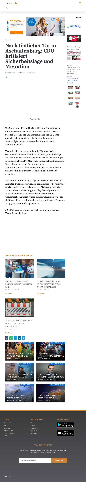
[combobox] (24, 7)
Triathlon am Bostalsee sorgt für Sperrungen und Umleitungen (18, 324)
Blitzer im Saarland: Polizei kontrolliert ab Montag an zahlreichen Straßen (49, 284)
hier (71, 76)
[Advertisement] (35, 235)
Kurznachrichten (10, 40)
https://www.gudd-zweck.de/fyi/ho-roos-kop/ (73, 80)
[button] (80, 3)
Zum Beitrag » (9, 293)
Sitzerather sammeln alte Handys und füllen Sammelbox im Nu (18, 284)
